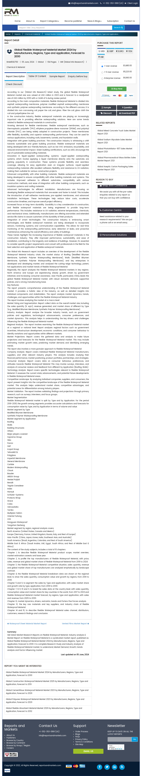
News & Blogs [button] (94, 21)
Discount (107, 113)
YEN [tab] (130, 51)
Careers (10, 748)
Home (18, 21)
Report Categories (49, 21)
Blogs (77, 734)
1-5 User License (111, 72)
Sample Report (57, 76)
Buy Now (117, 88)
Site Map (79, 744)
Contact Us (129, 21)
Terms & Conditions (84, 741)
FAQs (77, 736)
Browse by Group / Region (18, 745)
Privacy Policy (81, 739)
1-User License (110, 66)
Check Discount (14, 84)
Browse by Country (15, 740)
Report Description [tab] (15, 76)
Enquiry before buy (77, 76)
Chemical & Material (32, 34)
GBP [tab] (111, 51)
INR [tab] (102, 57)
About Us (30, 21)
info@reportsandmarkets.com (84, 3)
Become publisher (73, 21)
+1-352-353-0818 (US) (113, 3)
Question (127, 107)
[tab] (37, 76)
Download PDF (128, 113)
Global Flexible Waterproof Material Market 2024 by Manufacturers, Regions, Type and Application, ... (82, 34)
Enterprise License (112, 78)
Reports (18, 34)
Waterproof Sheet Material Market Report (28, 623)
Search (117, 27)
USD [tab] (102, 51)
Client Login (132, 3)
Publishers (11, 737)
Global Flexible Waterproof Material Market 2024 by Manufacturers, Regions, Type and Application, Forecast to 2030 (49, 53)
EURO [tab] (120, 51)
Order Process (81, 731)
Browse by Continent (16, 743)
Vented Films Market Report (74, 623)
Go (134, 739)
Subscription (113, 21)
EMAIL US (88, 751)
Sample (107, 107)
